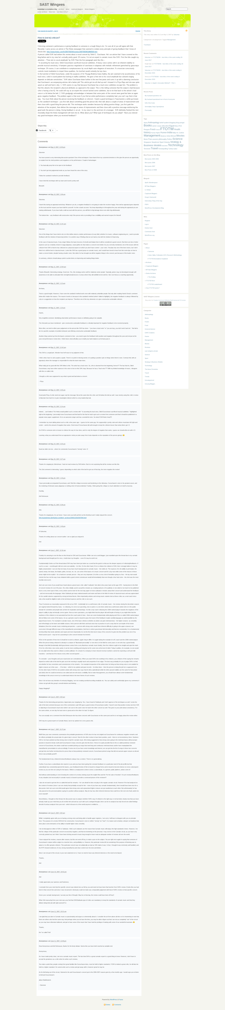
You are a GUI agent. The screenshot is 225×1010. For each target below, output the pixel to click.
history (147, 132)
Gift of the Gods (150, 103)
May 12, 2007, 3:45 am (58, 390)
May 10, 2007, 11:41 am (58, 224)
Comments (117, 1004)
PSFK (146, 204)
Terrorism (147, 149)
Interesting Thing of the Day (153, 201)
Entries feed (148, 228)
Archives (61, 9)
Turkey (170, 149)
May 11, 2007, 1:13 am (58, 283)
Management (171, 39)
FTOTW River (52, 12)
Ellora (176, 126)
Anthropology (153, 122)
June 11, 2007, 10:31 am (58, 911)
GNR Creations (150, 332)
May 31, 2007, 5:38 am (58, 505)
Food (152, 129)
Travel (154, 148)
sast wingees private (151, 351)
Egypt (171, 126)
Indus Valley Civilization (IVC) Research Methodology (165, 255)
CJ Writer (148, 190)
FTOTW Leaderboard (155, 284)
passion (155, 139)
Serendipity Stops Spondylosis (154, 106)
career (154, 126)
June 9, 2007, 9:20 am (58, 813)
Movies (180, 135)
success (165, 145)
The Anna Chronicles (151, 369)
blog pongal (180, 122)
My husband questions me (153, 95)
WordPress (113, 999)
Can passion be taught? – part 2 (48, 31)
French (157, 129)
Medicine (163, 136)
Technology (175, 145)
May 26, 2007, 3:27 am (58, 459)
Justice (181, 132)
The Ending (151, 277)
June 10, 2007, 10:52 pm (58, 872)
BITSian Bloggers (90, 9)
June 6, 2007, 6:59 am (58, 697)
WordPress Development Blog (154, 208)
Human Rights (155, 132)
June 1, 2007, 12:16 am (58, 550)
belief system (164, 122)
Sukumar (176, 34)
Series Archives (42, 12)
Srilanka (167, 142)
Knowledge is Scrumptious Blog (47, 9)
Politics (169, 139)
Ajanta (146, 122)
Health (177, 129)
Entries (107, 1004)
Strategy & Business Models (154, 362)
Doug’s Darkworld (150, 197)
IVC (177, 132)
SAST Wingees (52, 5)
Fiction (147, 322)
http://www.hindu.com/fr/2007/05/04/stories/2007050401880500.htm (72, 52)
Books (148, 125)
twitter (175, 149)
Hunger (138, 31)
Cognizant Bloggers (77, 9)
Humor (163, 132)
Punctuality (148, 110)
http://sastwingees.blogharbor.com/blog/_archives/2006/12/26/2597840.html (62, 518)
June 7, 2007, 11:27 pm (58, 729)
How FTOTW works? (62, 12)
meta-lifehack (171, 136)
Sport (162, 142)
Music (146, 139)
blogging (172, 122)
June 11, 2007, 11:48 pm (58, 941)
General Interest (150, 329)
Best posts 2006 (150, 162)
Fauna (121, 999)
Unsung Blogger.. (150, 384)
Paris (150, 139)
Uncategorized (149, 380)
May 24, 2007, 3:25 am (58, 444)
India (169, 132)
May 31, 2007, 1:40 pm (58, 526)
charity (159, 126)
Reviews (147, 347)
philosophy (163, 139)
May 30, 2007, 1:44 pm (58, 478)
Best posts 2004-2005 (152, 159)
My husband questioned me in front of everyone (160, 99)
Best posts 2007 (150, 166)
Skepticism (155, 142)
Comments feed (150, 231)
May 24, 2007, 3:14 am (58, 406)
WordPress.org (149, 235)
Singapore (147, 142)
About (67, 9)
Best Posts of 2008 (151, 170)
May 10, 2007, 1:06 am (58, 194)
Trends (147, 376)
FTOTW (167, 129)
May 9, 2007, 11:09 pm (58, 147)
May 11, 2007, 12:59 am (58, 267)
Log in (147, 224)
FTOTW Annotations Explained (158, 259)
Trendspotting (163, 149)
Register (147, 220)
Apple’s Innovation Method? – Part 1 (164, 83)
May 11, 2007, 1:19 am (58, 308)
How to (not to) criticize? (49, 38)
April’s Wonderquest (151, 182)
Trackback (147, 45)
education (165, 126)
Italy (174, 133)
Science (178, 138)
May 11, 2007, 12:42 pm (58, 347)
